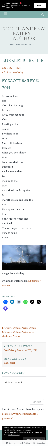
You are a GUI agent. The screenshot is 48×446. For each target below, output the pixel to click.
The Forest (14, 360)
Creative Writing (12, 328)
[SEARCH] (42, 14)
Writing (32, 328)
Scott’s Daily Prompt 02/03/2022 (20, 348)
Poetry (24, 328)
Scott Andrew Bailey (13, 72)
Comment (37, 402)
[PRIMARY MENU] (5, 14)
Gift (40, 5)
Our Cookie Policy (14, 435)
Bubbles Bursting (24, 60)
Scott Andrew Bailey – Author (24, 34)
